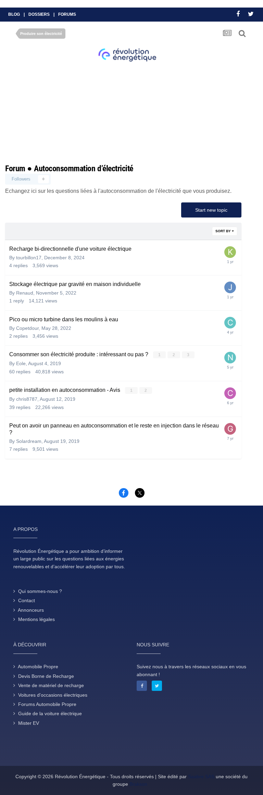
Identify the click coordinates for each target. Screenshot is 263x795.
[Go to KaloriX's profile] (230, 252)
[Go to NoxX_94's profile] (230, 357)
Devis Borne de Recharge (46, 676)
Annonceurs (31, 610)
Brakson (138, 784)
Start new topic (211, 210)
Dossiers (39, 14)
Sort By (223, 231)
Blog (14, 14)
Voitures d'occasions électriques (52, 695)
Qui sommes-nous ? (40, 591)
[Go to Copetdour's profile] (230, 322)
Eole (21, 363)
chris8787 (26, 399)
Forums (67, 14)
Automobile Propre (38, 666)
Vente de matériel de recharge (51, 685)
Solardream (28, 441)
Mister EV (28, 723)
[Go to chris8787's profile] (230, 393)
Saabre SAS (201, 776)
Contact (26, 600)
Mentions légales (36, 619)
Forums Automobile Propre (47, 704)
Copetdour (27, 328)
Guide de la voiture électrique (50, 713)
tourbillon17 (28, 257)
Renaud (24, 293)
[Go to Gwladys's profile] (230, 429)
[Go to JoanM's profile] (230, 287)
